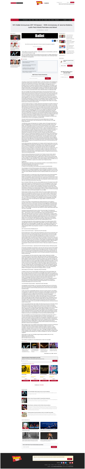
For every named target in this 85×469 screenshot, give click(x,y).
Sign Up (39, 49)
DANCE (46, 3)
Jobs (42, 19)
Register (65, 19)
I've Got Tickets (25, 380)
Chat (40, 19)
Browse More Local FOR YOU (50, 353)
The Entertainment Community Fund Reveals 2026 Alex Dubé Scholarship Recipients (15, 64)
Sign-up (68, 2)
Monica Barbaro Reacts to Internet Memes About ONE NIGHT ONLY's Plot (70, 52)
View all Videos (61, 55)
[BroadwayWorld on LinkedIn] (66, 463)
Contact (52, 464)
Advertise (46, 464)
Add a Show (70, 65)
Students (45, 19)
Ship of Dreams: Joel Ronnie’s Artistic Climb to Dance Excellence (39, 405)
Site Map (67, 464)
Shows (33, 19)
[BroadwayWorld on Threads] (70, 463)
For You (25, 341)
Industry (36, 19)
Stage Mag (57, 19)
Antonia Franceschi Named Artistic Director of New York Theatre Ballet (29, 65)
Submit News (60, 464)
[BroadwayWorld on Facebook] (61, 463)
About (49, 464)
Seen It (26, 378)
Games (52, 19)
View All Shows (63, 65)
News (30, 19)
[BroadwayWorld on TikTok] (68, 463)
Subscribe (54, 446)
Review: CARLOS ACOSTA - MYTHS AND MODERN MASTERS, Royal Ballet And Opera (15, 55)
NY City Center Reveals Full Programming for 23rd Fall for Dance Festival (15, 46)
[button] (73, 20)
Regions (63, 464)
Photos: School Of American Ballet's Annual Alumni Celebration (39, 398)
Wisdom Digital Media (58, 466)
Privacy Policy (70, 466)
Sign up (71, 77)
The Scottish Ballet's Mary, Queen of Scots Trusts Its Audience (39, 391)
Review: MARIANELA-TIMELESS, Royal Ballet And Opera (15, 38)
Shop (49, 19)
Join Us (55, 464)
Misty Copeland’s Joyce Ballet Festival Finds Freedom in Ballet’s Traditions (29, 72)
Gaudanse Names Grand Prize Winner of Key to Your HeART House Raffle (40, 412)
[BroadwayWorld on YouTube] (72, 463)
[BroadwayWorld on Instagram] (64, 463)
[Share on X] (55, 41)
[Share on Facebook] (53, 41)
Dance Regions (25, 19)
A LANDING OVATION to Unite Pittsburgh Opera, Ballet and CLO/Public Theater (28, 68)
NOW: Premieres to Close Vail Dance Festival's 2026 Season (28, 62)
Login (70, 19)
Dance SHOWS (61, 58)
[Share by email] (57, 41)
